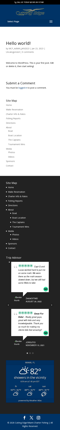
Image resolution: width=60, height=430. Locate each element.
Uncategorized (13, 52)
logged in (22, 87)
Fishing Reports (13, 118)
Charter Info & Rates (15, 114)
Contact (9, 165)
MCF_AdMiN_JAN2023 (19, 48)
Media (9, 148)
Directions (11, 123)
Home (9, 105)
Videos (11, 156)
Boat (10, 131)
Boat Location (15, 135)
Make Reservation (14, 109)
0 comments (28, 52)
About (9, 127)
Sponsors (10, 161)
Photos (11, 152)
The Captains (14, 139)
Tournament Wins (16, 144)
